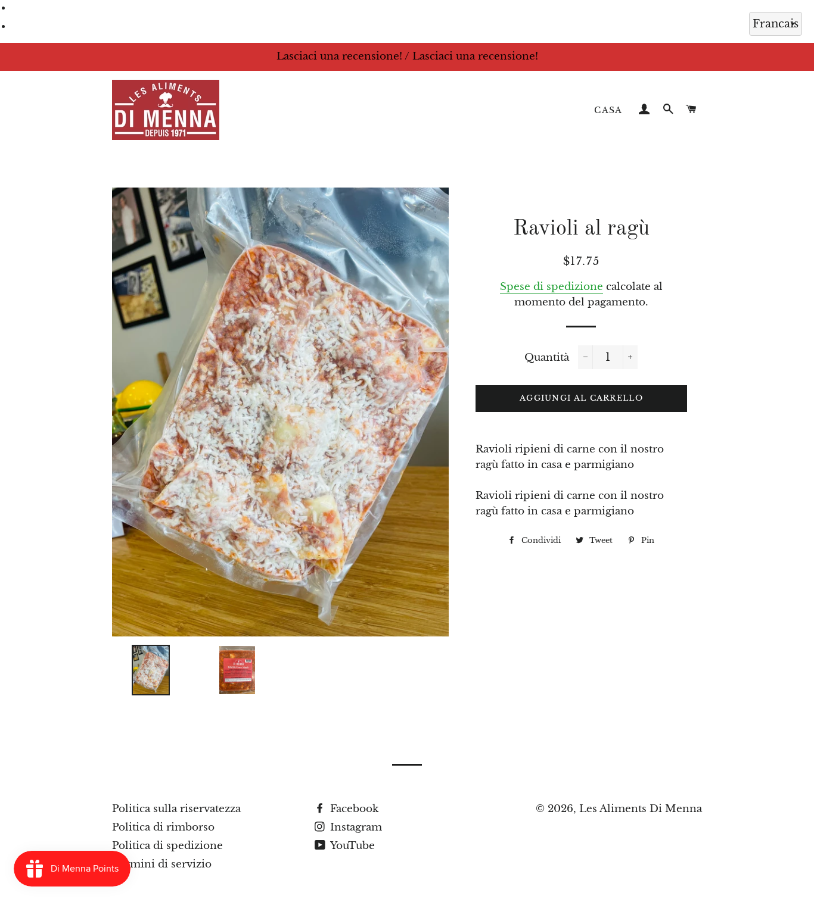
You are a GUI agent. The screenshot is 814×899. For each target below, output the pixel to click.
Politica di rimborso (163, 827)
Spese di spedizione (551, 286)
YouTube (351, 845)
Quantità (546, 357)
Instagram (354, 827)
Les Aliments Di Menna (640, 809)
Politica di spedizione (167, 845)
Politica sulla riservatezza (176, 809)
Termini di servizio (162, 864)
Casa (608, 110)
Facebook (352, 809)
